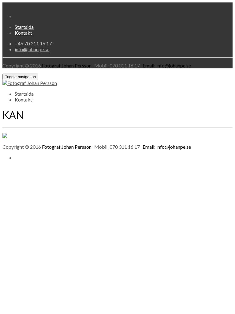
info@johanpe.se (32, 49)
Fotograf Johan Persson (66, 65)
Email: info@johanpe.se (167, 65)
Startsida (24, 27)
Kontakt (23, 33)
